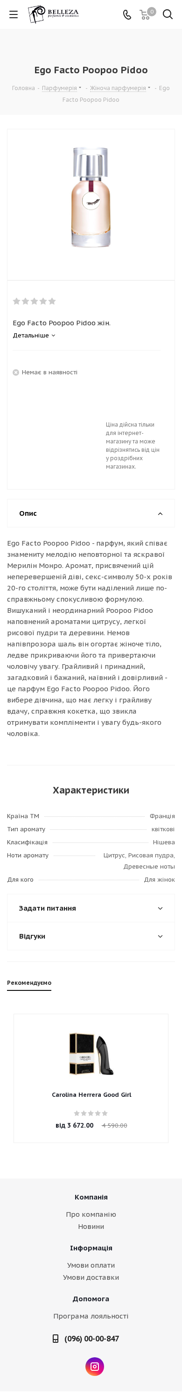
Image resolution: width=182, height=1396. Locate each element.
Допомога (91, 1298)
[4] (43, 301)
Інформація (91, 1247)
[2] (25, 301)
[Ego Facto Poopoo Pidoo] (91, 197)
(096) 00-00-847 (91, 1338)
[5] (52, 301)
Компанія (91, 1197)
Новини (91, 1226)
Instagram (94, 1366)
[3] (34, 301)
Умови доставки (91, 1277)
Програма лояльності (91, 1316)
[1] (17, 301)
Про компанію (91, 1214)
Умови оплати (91, 1265)
